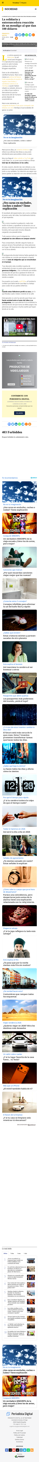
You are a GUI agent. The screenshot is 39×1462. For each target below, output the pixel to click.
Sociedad (11, 9)
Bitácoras (10, 57)
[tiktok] (17, 1450)
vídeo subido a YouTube (22, 158)
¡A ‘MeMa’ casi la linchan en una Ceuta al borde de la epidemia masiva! (16, 1325)
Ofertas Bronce (27, 384)
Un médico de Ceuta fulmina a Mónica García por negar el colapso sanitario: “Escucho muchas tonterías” (17, 1334)
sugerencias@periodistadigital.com (20, 1426)
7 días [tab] (12, 1253)
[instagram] (21, 1450)
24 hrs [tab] (5, 1253)
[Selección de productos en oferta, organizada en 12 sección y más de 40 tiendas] (19, 356)
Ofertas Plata (27, 381)
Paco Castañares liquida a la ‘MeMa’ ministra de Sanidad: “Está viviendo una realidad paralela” (16, 1302)
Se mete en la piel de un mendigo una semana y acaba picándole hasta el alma (19, 346)
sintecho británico (23, 150)
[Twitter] (19, 34)
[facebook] (6, 1450)
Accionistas (19, 1441)
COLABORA (19, 413)
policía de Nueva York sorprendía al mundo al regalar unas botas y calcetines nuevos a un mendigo (12, 81)
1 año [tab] (25, 1253)
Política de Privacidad (19, 1433)
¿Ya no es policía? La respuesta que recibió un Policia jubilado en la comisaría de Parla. (15, 1261)
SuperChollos (27, 376)
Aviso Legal (19, 1430)
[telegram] (24, 1450)
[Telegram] (30, 34)
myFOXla (22, 281)
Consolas (11, 384)
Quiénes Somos (19, 1439)
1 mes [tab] (19, 1253)
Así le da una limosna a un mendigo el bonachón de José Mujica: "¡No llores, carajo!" (30, 75)
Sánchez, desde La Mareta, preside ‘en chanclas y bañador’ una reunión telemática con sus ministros (16, 1293)
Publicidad (19, 1437)
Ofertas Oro (26, 378)
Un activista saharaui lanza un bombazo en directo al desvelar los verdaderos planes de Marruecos (17, 1269)
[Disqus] (19, 1156)
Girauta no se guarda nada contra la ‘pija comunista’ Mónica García (16, 1277)
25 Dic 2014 (5, 37)
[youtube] (14, 1450)
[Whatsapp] (26, 34)
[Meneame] (33, 34)
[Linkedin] (23, 34)
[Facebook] (16, 34)
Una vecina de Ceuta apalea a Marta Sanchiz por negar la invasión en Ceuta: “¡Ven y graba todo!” (16, 1285)
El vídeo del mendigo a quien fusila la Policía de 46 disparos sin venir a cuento (31, 97)
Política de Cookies (19, 1435)
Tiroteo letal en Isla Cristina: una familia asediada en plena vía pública (17, 1318)
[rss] (32, 1450)
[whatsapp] (28, 1450)
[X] (10, 1450)
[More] (16, 38)
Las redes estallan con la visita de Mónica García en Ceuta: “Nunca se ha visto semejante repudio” (16, 1310)
